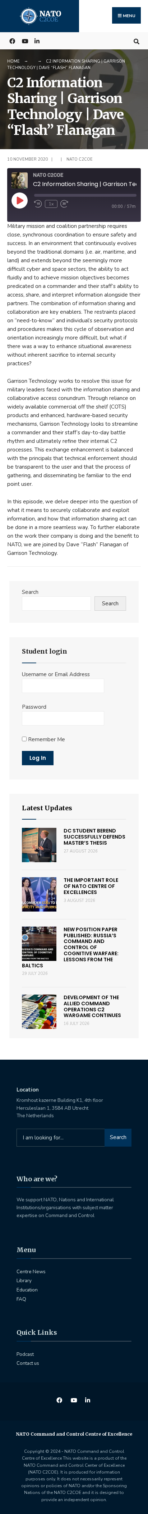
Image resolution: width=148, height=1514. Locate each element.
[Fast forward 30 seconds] (67, 204)
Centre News (31, 1271)
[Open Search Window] (136, 40)
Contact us (28, 1363)
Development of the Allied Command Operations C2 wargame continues (92, 1006)
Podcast (25, 1354)
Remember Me (46, 739)
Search (30, 592)
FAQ (21, 1299)
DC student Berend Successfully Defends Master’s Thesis (94, 836)
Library (24, 1280)
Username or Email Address (56, 674)
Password (34, 706)
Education (27, 1289)
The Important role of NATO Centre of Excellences (91, 886)
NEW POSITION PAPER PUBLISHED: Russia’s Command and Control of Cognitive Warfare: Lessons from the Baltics (70, 947)
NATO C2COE (79, 159)
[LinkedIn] (37, 40)
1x (51, 204)
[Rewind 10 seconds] (38, 204)
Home (13, 61)
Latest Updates (47, 808)
